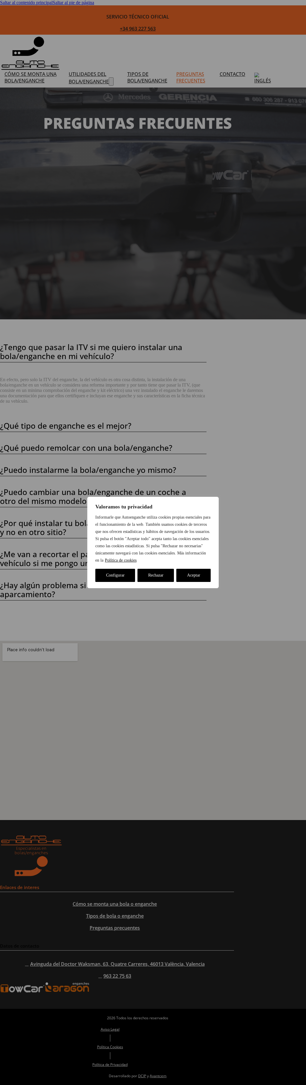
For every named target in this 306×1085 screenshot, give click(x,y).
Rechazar (155, 575)
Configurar (115, 575)
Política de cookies (121, 560)
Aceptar (193, 575)
